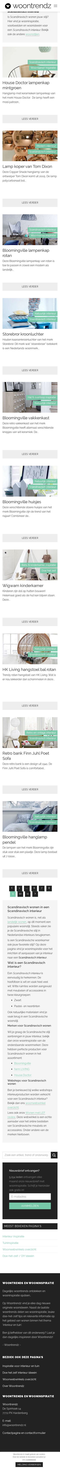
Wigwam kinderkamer (22, 585)
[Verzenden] (54, 1155)
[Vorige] (12, 888)
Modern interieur (46, 145)
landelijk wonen (17, 921)
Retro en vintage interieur (41, 732)
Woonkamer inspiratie (43, 67)
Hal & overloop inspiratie (42, 397)
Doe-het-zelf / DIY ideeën (18, 1256)
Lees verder (30, 119)
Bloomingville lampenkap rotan (25, 253)
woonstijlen (32, 34)
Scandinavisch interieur (42, 62)
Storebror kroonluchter (23, 334)
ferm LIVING (22, 1069)
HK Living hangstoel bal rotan (29, 669)
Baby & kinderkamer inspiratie (39, 564)
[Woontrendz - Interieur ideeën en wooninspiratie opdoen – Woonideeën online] (28, 5)
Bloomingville (22, 1063)
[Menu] (56, 6)
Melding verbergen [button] (29, 1464)
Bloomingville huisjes (21, 501)
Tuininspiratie (10, 1243)
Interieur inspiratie (13, 1236)
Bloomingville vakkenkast (25, 417)
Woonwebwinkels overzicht (19, 1249)
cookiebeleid (31, 1460)
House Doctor (23, 1075)
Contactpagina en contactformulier (24, 1433)
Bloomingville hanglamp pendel (24, 840)
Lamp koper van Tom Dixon (27, 166)
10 (20, 893)
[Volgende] (35, 894)
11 (28, 893)
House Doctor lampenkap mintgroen (26, 85)
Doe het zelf (49, 570)
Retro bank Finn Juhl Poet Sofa (25, 756)
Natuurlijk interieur (45, 313)
